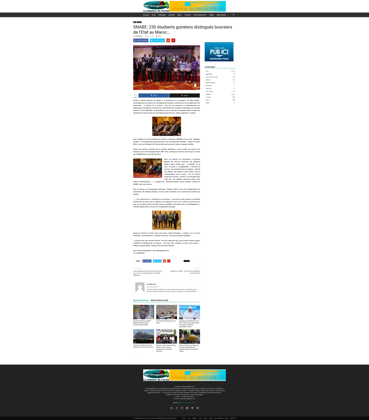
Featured (208, 85)
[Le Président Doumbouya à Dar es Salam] (166, 312)
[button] (233, 15)
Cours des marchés (212, 77)
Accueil (146, 15)
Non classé (209, 91)
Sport (179, 15)
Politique (162, 15)
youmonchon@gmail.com (188, 403)
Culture (188, 15)
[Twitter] (187, 408)
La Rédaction (138, 36)
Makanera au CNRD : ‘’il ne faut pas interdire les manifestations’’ (185, 272)
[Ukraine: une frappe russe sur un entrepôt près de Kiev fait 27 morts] (143, 336)
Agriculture (221, 15)
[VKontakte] (197, 408)
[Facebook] (177, 408)
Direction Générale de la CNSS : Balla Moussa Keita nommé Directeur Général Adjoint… (142, 322)
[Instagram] (182, 408)
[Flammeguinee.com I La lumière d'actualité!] (184, 6)
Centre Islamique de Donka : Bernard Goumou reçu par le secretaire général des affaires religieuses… (147, 273)
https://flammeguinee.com (152, 286)
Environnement (200, 15)
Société (171, 15)
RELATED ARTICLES (141, 300)
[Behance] (171, 408)
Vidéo (211, 15)
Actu (154, 15)
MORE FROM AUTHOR (159, 300)
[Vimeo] (192, 408)
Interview (209, 88)
